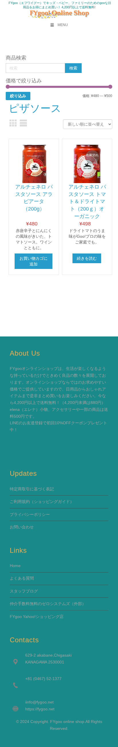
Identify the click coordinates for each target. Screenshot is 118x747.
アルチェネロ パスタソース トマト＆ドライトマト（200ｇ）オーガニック (87, 201)
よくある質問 (22, 578)
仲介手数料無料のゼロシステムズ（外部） (48, 603)
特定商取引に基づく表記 (32, 489)
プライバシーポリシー (30, 514)
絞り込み (18, 96)
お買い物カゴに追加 (33, 261)
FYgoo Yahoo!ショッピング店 (37, 616)
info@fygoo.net (40, 702)
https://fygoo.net (39, 709)
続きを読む (87, 258)
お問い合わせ (22, 527)
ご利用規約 (20, 501)
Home (15, 565)
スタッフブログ (24, 591)
